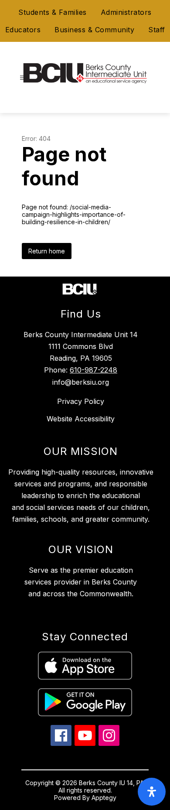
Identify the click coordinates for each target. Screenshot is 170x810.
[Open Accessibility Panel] (152, 792)
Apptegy (104, 797)
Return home (46, 251)
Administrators (126, 12)
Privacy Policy (80, 401)
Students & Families (52, 12)
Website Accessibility (81, 418)
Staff (156, 29)
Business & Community (94, 29)
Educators (23, 29)
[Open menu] (22, 78)
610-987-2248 (93, 370)
